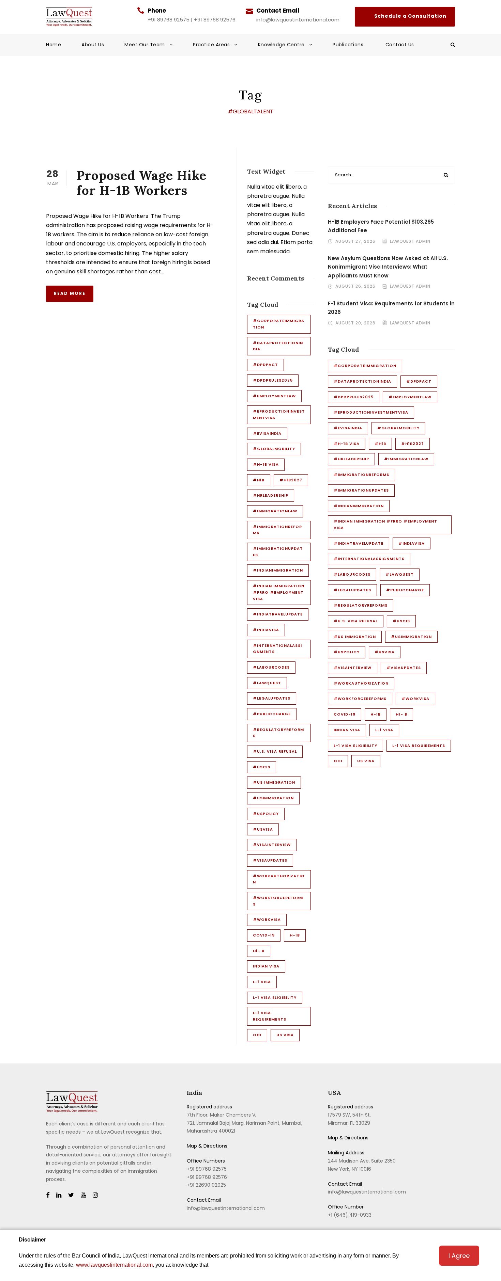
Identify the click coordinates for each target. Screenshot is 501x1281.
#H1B (258, 480)
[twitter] (71, 1195)
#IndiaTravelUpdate (278, 614)
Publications (349, 44)
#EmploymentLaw (274, 396)
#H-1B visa (266, 464)
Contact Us (399, 44)
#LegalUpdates (271, 698)
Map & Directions (207, 1145)
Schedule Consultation (405, 17)
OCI (257, 1035)
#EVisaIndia (267, 433)
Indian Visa (266, 966)
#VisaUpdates (270, 860)
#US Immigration (274, 782)
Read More (70, 293)
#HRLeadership (270, 495)
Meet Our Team (144, 44)
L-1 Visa (262, 981)
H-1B (295, 935)
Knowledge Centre (281, 44)
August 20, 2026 (355, 323)
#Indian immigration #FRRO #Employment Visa (278, 592)
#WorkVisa (267, 919)
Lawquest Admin (410, 241)
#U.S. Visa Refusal (275, 751)
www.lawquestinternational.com (114, 1265)
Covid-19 (264, 935)
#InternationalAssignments (277, 649)
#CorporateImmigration (278, 324)
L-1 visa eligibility (275, 997)
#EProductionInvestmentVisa (279, 414)
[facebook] (47, 1195)
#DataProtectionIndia (278, 346)
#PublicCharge (272, 714)
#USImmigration (273, 798)
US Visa (285, 1035)
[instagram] (95, 1195)
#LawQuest (267, 683)
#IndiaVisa (266, 630)
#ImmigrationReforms (277, 530)
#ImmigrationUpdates (278, 552)
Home (53, 44)
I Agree (459, 1255)
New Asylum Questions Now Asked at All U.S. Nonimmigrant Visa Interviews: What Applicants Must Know (388, 267)
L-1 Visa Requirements (269, 1016)
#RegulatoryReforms (278, 733)
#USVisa (263, 829)
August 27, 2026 (355, 241)
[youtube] (83, 1195)
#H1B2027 (290, 480)
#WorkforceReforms (278, 901)
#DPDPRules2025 (273, 380)
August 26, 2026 (355, 286)
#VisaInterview (272, 844)
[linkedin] (58, 1195)
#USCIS (261, 767)
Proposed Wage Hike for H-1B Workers (142, 182)
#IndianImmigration (278, 570)
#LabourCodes (271, 667)
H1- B (258, 951)
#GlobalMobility (274, 448)
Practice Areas (211, 44)
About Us (92, 44)
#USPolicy (266, 813)
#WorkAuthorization (279, 879)
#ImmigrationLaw (275, 511)
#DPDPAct (265, 364)
